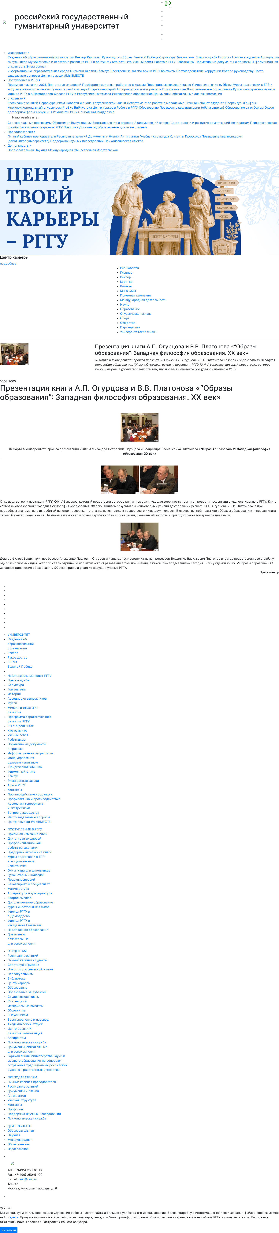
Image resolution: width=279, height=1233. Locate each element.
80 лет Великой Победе (140, 57)
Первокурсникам (52, 103)
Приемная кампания (135, 295)
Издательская (107, 150)
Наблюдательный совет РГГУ (29, 676)
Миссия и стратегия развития (61, 62)
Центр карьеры (104, 107)
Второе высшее (174, 89)
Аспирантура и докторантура (139, 89)
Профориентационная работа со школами (114, 85)
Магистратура (18, 889)
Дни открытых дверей (64, 85)
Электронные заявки (126, 71)
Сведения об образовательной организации (41, 57)
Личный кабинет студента (204, 103)
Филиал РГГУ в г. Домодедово (30, 94)
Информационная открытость (30, 753)
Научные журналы (246, 57)
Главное (126, 272)
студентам (16, 98)
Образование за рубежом (244, 107)
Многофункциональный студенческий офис (40, 107)
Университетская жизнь (138, 332)
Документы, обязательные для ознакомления (188, 94)
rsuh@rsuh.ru (27, 1179)
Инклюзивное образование (132, 94)
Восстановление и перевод (112, 123)
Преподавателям (21, 132)
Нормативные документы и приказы (223, 62)
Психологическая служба (124, 141)
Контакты (168, 71)
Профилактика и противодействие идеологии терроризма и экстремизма (34, 803)
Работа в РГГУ (165, 62)
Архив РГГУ (151, 71)
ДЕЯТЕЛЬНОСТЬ (20, 1126)
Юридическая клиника (25, 767)
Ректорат (94, 57)
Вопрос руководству (238, 71)
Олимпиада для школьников (29, 870)
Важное (126, 286)
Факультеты (186, 57)
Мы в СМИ (128, 291)
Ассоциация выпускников (27, 698)
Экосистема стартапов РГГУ (41, 127)
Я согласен (9, 1230)
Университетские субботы (212, 85)
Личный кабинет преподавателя (32, 136)
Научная (41, 150)
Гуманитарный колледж (69, 89)
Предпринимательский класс (169, 85)
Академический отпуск (151, 123)
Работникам (186, 62)
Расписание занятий (23, 103)
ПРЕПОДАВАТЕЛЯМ (22, 1077)
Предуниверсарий (102, 89)
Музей (33, 62)
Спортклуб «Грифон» (241, 103)
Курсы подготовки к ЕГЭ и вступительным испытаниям (26, 861)
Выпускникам (81, 123)
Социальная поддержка (96, 112)
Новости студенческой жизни (30, 969)
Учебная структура (154, 136)
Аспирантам (240, 123)
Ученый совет (143, 62)
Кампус (104, 71)
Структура (167, 57)
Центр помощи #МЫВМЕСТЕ (62, 75)
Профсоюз (193, 136)
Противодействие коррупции (198, 71)
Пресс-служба (206, 57)
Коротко (126, 282)
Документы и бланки (104, 136)
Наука (124, 304)
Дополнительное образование (209, 89)
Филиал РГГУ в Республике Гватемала (82, 94)
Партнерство (130, 327)
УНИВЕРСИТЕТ (19, 634)
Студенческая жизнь (135, 313)
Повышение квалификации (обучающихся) (192, 107)
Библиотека (83, 107)
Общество (128, 323)
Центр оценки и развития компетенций (200, 123)
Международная (60, 150)
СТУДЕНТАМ (17, 951)
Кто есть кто (122, 62)
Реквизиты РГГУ (65, 112)
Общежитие (61, 123)
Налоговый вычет (25, 117)
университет (18, 53)
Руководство (112, 57)
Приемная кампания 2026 (27, 85)
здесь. (14, 1217)
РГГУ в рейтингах (98, 62)
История (224, 57)
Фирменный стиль (84, 71)
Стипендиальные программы (29, 123)
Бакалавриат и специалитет (29, 884)
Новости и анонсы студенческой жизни (96, 103)
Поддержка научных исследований (77, 141)
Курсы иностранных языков (254, 89)
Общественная (85, 150)
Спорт (124, 318)
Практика (71, 127)
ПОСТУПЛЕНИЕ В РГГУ (25, 829)
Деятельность (19, 145)
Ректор (80, 57)
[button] (21, 213)
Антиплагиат (130, 136)
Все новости (129, 268)
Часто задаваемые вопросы (29, 817)
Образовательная (21, 150)
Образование (149, 107)
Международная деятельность (143, 300)
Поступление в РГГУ (23, 80)
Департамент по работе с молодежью (155, 103)
